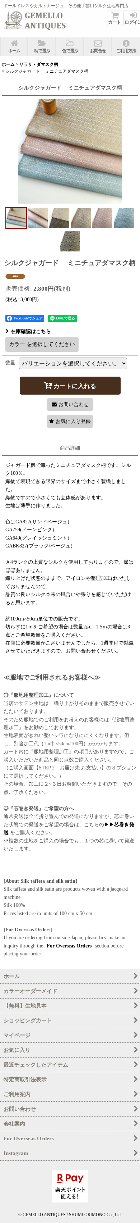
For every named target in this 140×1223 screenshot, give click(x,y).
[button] (42, 46)
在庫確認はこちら (31, 331)
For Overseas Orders (69, 946)
